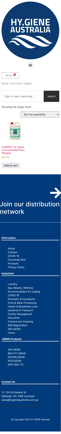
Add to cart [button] (11, 165)
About (11, 248)
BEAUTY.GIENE (17, 353)
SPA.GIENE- (15, 329)
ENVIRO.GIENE (16, 357)
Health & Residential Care (23, 306)
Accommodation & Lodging (24, 291)
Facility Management (20, 314)
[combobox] (22, 96)
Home (5, 83)
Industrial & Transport (20, 310)
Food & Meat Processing (22, 302)
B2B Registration (17, 325)
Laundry (12, 284)
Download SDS (17, 259)
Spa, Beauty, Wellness (20, 287)
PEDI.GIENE (15, 360)
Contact (12, 252)
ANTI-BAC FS (15, 364)
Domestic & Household (21, 299)
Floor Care (15, 83)
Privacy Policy (16, 267)
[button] (30, 65)
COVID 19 (13, 255)
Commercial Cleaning (20, 321)
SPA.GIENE (14, 349)
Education (14, 317)
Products (13, 263)
